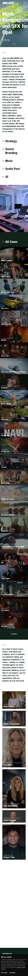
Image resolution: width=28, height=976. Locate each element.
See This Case (6, 40)
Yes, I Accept (4, 972)
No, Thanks (12, 972)
